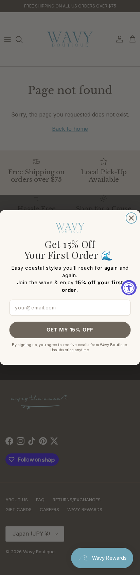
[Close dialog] (131, 218)
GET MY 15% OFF (70, 330)
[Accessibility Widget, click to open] (129, 287)
